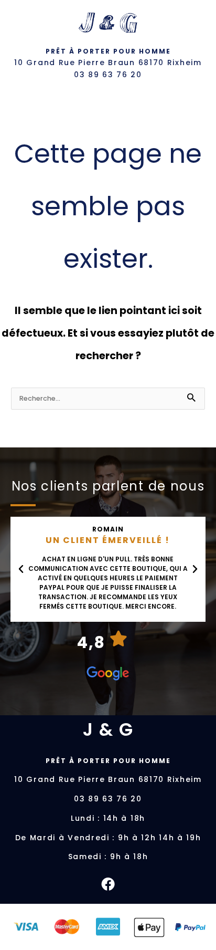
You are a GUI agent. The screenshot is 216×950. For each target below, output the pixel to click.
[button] (21, 569)
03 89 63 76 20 (108, 74)
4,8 (91, 642)
